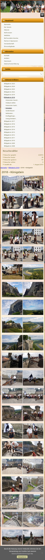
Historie (6, 30)
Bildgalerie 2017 (9, 121)
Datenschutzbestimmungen (21, 553)
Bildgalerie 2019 (9, 95)
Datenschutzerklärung (11, 64)
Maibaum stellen (10, 103)
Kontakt (6, 55)
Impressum (7, 61)
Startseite (7, 24)
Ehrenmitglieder (9, 46)
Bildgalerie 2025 (9, 83)
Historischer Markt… (12, 105)
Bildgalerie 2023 (9, 89)
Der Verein (7, 27)
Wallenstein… (10, 113)
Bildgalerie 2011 (9, 138)
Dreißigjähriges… (11, 116)
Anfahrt (6, 58)
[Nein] (42, 553)
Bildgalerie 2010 (9, 140)
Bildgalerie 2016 (9, 124)
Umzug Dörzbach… (11, 118)
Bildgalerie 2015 (9, 127)
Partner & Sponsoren (11, 41)
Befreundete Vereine (11, 38)
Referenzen (8, 33)
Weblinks (7, 35)
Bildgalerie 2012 (9, 135)
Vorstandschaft (9, 44)
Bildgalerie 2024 (9, 86)
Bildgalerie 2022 (9, 92)
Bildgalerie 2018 (9, 97)
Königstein (9, 108)
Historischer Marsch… (12, 100)
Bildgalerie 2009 (9, 143)
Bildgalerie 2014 (9, 129)
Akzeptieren (22, 557)
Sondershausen (10, 111)
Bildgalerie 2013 (9, 132)
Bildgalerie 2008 (9, 146)
